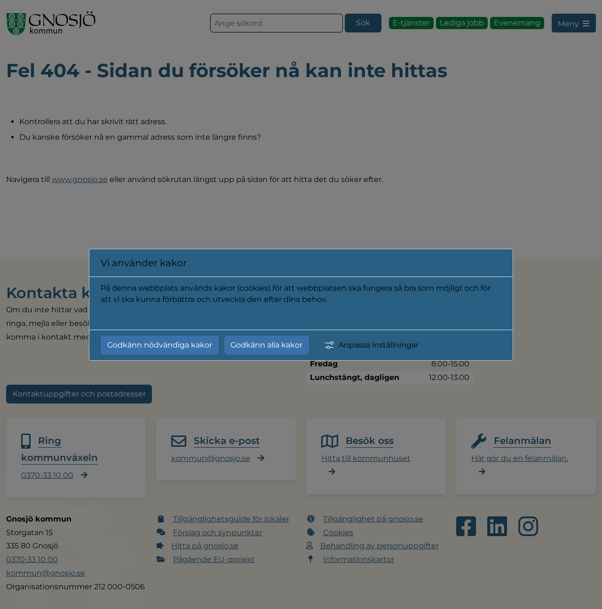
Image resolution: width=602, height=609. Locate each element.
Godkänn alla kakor (266, 344)
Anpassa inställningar (379, 344)
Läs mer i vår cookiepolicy (148, 316)
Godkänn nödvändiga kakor (159, 344)
